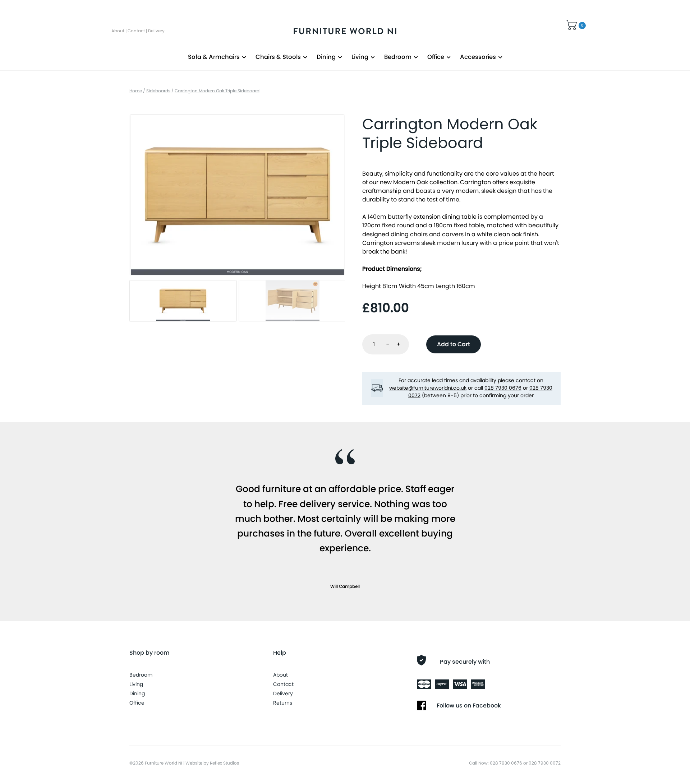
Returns (282, 702)
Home (135, 91)
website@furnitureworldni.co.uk (427, 387)
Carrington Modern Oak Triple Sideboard (217, 91)
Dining (326, 57)
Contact (136, 31)
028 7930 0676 (502, 387)
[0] (572, 24)
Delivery (156, 31)
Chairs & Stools (278, 57)
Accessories (478, 57)
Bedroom (397, 57)
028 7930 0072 (545, 763)
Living (359, 57)
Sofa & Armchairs (214, 57)
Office (435, 57)
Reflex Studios (224, 763)
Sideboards (158, 91)
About (117, 31)
